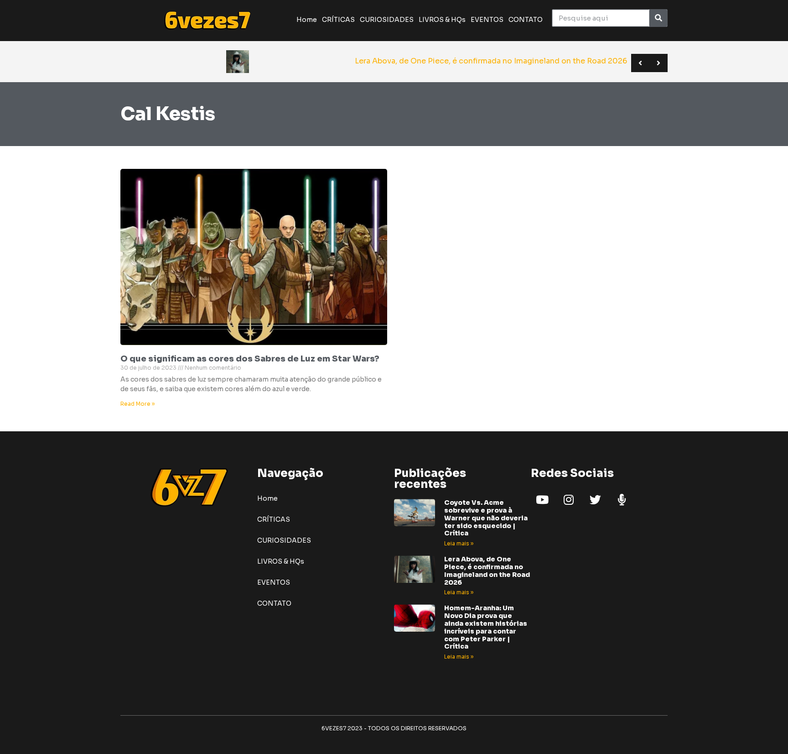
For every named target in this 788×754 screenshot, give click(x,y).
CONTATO (525, 20)
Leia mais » (458, 543)
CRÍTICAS (338, 20)
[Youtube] (542, 499)
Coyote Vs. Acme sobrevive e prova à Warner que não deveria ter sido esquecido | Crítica (486, 517)
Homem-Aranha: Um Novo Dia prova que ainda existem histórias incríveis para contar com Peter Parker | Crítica (485, 627)
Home (306, 20)
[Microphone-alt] (621, 499)
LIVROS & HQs (442, 20)
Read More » (137, 403)
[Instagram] (568, 499)
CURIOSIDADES (387, 20)
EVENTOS (487, 20)
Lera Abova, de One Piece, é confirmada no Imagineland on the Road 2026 (487, 570)
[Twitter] (595, 499)
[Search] (658, 18)
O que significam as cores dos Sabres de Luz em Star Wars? (249, 359)
